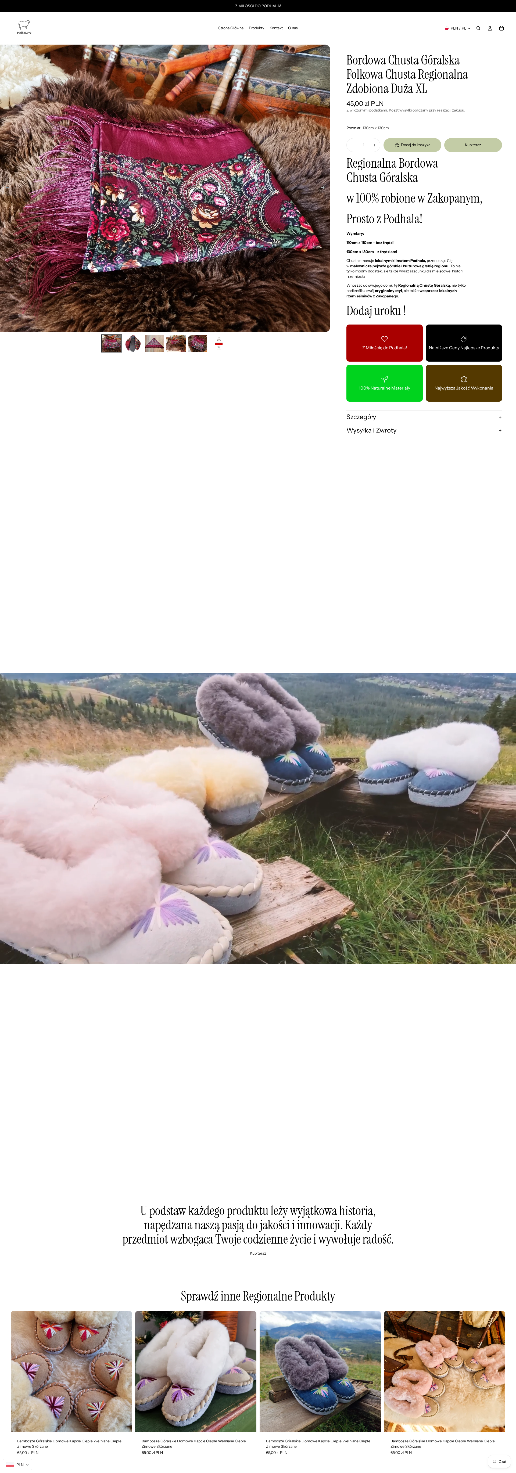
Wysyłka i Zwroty (371, 430)
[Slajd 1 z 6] (111, 343)
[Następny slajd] (324, 188)
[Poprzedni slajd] (6, 188)
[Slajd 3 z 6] (154, 343)
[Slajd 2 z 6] (133, 343)
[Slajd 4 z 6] (176, 343)
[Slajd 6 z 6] (219, 343)
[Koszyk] (501, 28)
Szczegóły (361, 417)
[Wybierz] (123, 1424)
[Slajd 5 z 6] (197, 343)
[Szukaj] (478, 28)
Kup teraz (473, 144)
